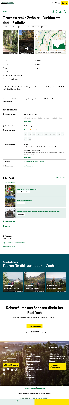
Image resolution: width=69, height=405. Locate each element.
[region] (50, 42)
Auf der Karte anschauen (60, 177)
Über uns (28, 375)
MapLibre (40, 52)
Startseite (5, 11)
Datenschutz (41, 388)
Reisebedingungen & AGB (56, 358)
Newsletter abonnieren (33, 361)
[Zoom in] (37, 32)
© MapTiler (45, 52)
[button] (65, 398)
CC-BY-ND (16, 53)
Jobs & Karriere (30, 377)
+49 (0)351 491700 (13, 354)
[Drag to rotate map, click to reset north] (37, 37)
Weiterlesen (27, 121)
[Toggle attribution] (64, 52)
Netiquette (52, 361)
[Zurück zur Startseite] (7, 3)
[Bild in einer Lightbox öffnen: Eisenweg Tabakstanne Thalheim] (26, 36)
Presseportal (29, 364)
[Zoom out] (37, 34)
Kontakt (26, 388)
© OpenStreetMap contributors (55, 52)
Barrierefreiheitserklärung (57, 356)
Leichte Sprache (54, 354)
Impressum (32, 388)
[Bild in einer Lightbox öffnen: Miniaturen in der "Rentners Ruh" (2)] (26, 48)
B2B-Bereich (29, 367)
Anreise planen (30, 354)
